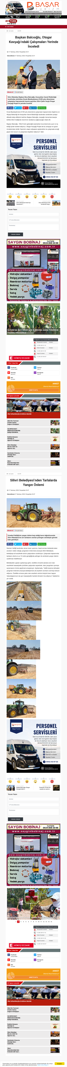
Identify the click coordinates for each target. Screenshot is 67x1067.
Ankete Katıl (33, 390)
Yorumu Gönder (15, 234)
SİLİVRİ (19, 31)
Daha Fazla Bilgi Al (42, 1065)
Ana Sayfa (10, 31)
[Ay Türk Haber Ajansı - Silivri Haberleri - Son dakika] (11, 22)
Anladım (59, 1064)
